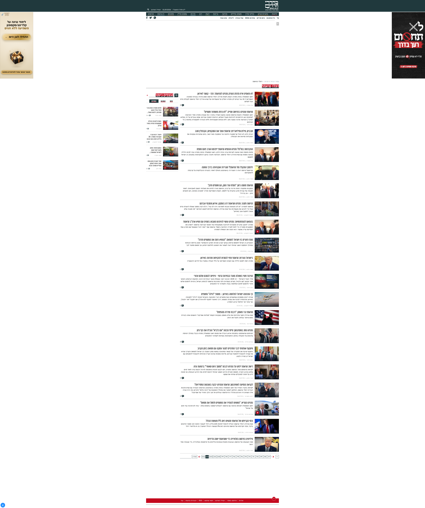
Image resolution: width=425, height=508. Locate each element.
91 (253, 457)
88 (265, 457)
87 (269, 457)
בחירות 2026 (250, 18)
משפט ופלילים (236, 14)
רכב (200, 14)
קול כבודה (239, 18)
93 (246, 457)
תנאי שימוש (208, 500)
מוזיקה (224, 14)
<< (277, 457)
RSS (200, 500)
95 (238, 457)
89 (261, 457)
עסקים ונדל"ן (182, 14)
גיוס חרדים (261, 18)
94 (242, 457)
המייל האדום (156, 10)
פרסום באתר (232, 500)
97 (230, 457)
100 (218, 457)
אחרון (194, 457)
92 (250, 457)
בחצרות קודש (263, 14)
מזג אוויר (223, 18)
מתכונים (171, 14)
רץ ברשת (160, 14)
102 (211, 457)
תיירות (193, 14)
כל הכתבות (271, 18)
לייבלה (231, 18)
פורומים (151, 14)
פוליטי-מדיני (249, 14)
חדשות (274, 14)
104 (203, 457)
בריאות (215, 14)
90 (257, 457)
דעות (207, 14)
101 (215, 457)
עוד (182, 500)
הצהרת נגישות (190, 500)
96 (234, 457)
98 (226, 457)
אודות (241, 500)
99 (223, 457)
